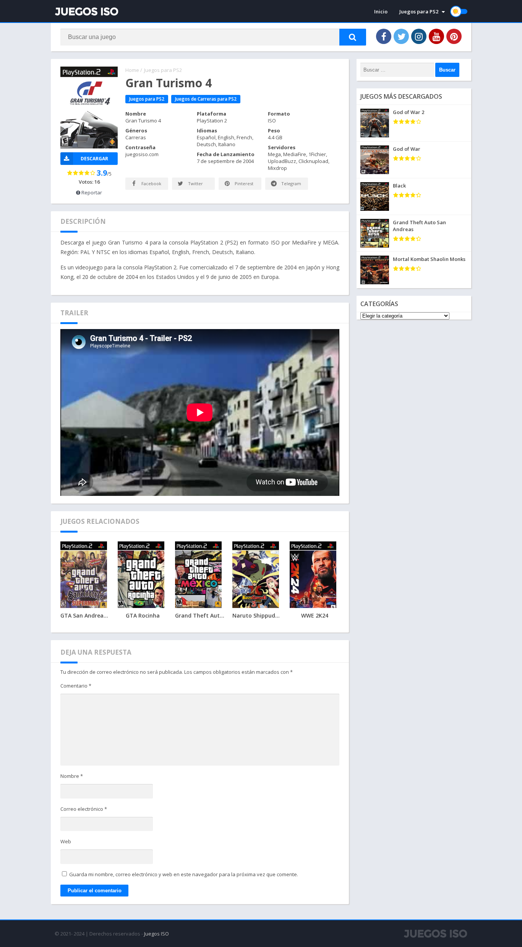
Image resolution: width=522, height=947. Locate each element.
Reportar (91, 192)
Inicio (380, 11)
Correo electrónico (83, 808)
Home (132, 70)
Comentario (75, 685)
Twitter (195, 183)
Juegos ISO (156, 933)
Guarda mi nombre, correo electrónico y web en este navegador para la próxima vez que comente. (183, 874)
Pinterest (243, 183)
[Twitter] (401, 36)
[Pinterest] (454, 36)
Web (65, 841)
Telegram (290, 183)
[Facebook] (383, 36)
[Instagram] (418, 36)
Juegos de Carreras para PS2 (206, 99)
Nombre (71, 776)
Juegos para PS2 (418, 11)
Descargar (94, 158)
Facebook (150, 183)
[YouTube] (436, 36)
